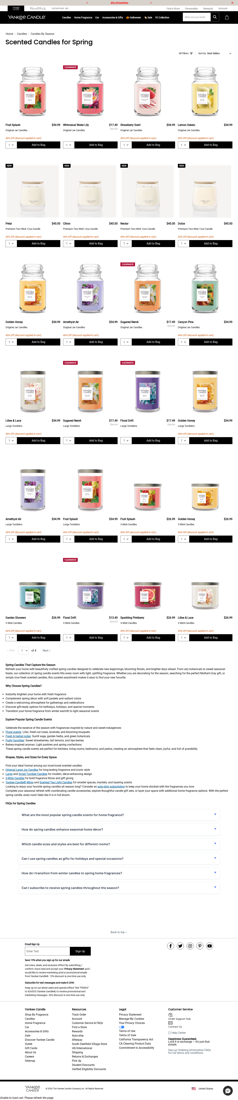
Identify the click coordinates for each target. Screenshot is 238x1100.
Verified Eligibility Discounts (89, 1069)
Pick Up (76, 1060)
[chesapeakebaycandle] (60, 8)
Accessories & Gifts (112, 17)
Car (27, 1027)
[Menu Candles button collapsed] (71, 17)
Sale (27, 1035)
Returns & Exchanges (85, 1056)
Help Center (179, 1032)
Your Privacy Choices (132, 1023)
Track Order (79, 1014)
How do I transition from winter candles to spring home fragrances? (72, 873)
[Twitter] (180, 945)
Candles (66, 17)
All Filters (184, 53)
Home (9, 33)
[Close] (232, 3)
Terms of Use (127, 1031)
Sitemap (30, 1060)
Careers (29, 1056)
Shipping (77, 1052)
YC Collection (162, 17)
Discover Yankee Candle (39, 1039)
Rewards (77, 1031)
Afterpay (77, 1039)
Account (77, 1018)
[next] (151, 3)
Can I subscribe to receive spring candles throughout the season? (70, 888)
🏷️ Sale (148, 17)
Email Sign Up (32, 944)
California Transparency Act (136, 1039)
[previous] (87, 3)
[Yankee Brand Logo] (27, 17)
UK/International (82, 1048)
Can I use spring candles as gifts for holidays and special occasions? (73, 858)
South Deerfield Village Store (89, 1044)
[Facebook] (170, 945)
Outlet (28, 1044)
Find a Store (79, 1027)
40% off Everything (119, 3)
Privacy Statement (74, 968)
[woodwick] (38, 8)
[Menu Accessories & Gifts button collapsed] (123, 17)
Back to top (118, 932)
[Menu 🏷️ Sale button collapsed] (152, 17)
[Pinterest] (199, 945)
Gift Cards (31, 1048)
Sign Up (80, 951)
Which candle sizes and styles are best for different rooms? (66, 844)
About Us (30, 1052)
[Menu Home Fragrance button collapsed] (92, 17)
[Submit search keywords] (215, 17)
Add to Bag (38, 145)
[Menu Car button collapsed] (99, 17)
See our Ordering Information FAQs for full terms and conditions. (189, 1051)
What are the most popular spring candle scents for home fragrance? (73, 815)
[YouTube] (209, 945)
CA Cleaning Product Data (135, 1043)
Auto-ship (78, 1035)
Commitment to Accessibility (136, 1047)
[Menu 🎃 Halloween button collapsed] (141, 17)
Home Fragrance (83, 17)
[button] (228, 1091)
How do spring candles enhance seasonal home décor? (62, 829)
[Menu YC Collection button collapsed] (169, 17)
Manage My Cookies (131, 1018)
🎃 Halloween (133, 17)
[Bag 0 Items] (226, 17)
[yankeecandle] (17, 8)
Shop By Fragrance (36, 1014)
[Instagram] (190, 945)
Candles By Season (42, 33)
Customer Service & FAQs (87, 1023)
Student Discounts (83, 1065)
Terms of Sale (127, 1035)
